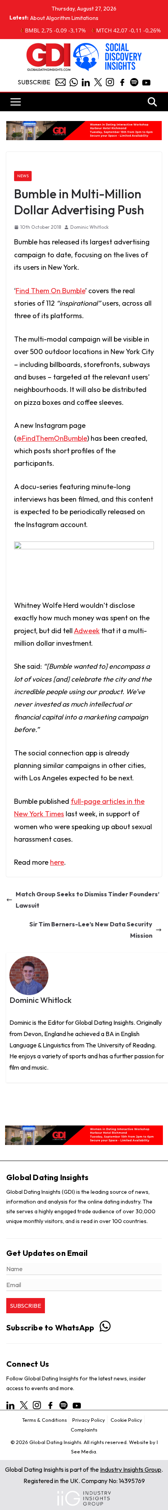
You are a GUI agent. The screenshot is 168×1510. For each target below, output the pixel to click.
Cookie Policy (126, 1420)
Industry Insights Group (130, 1469)
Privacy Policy (88, 1420)
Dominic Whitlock (89, 227)
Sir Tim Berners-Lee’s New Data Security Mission (90, 929)
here (57, 862)
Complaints (84, 1429)
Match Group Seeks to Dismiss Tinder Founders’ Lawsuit (87, 899)
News (23, 175)
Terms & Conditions (44, 1420)
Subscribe (34, 82)
